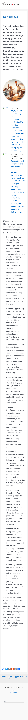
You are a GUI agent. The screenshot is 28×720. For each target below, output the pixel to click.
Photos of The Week (14, 676)
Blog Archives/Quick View (14, 677)
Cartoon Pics (23, 676)
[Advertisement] (14, 649)
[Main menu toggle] (25, 4)
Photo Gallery (4, 676)
